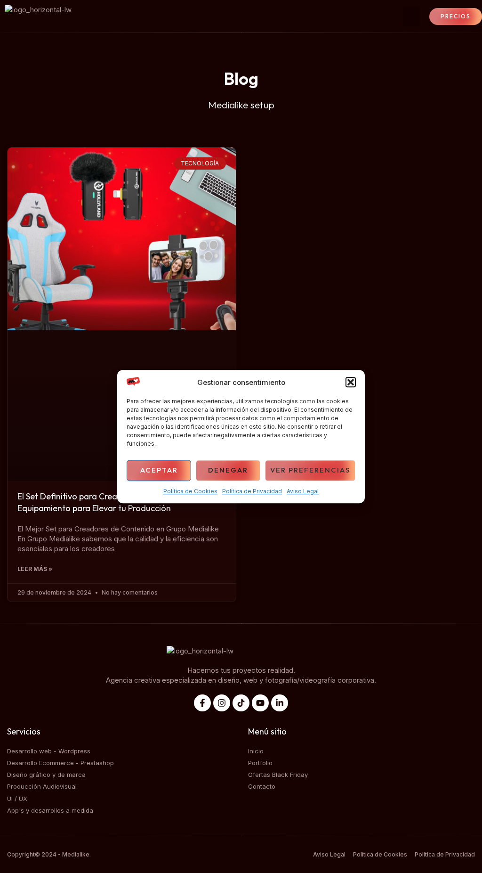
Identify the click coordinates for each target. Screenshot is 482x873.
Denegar (228, 470)
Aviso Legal (303, 491)
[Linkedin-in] (279, 702)
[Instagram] (221, 702)
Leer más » (34, 568)
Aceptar (159, 470)
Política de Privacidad (252, 491)
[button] (350, 382)
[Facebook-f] (202, 702)
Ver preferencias (310, 470)
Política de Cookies (190, 491)
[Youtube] (260, 702)
